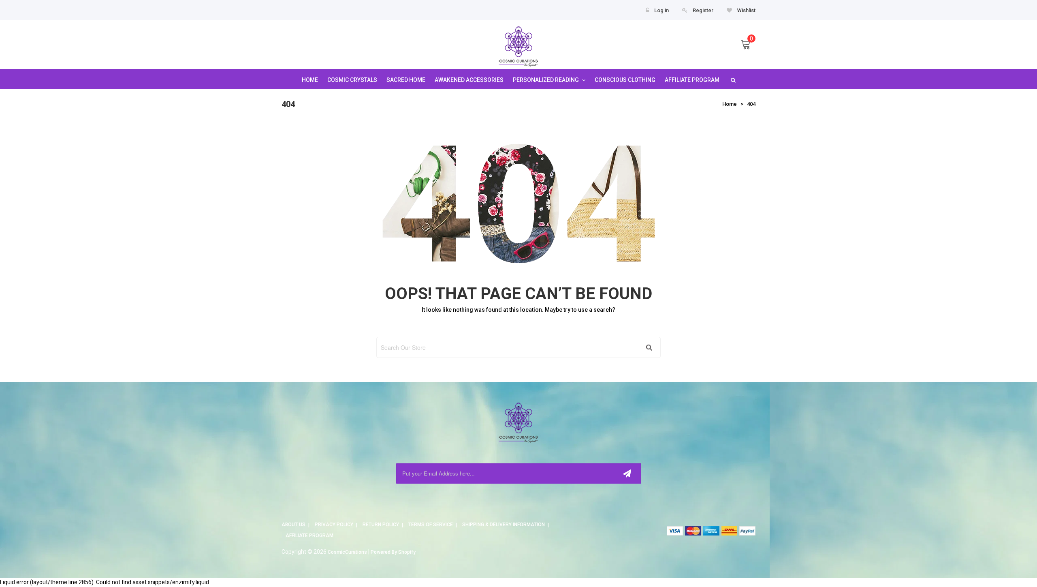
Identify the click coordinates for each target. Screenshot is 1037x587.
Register (703, 10)
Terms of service (430, 524)
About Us (293, 524)
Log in (661, 10)
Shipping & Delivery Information (503, 524)
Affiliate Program (309, 535)
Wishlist (745, 10)
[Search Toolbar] (732, 80)
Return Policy (381, 524)
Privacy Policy (334, 524)
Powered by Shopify (393, 552)
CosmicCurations (347, 552)
